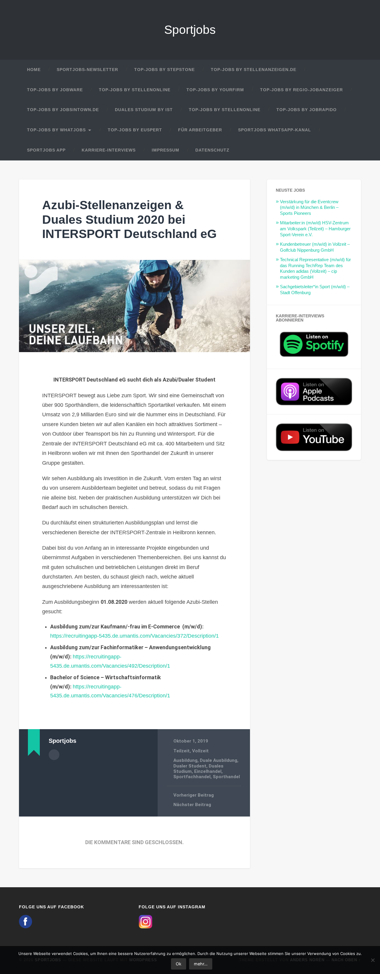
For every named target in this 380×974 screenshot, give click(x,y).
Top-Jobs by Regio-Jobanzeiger (301, 90)
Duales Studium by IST (144, 110)
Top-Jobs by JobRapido (306, 110)
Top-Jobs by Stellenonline (134, 90)
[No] (373, 960)
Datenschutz (212, 150)
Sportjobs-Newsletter (87, 69)
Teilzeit (181, 751)
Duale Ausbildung (218, 760)
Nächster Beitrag (192, 804)
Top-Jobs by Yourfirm (215, 90)
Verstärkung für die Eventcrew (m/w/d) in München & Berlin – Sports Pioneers (309, 207)
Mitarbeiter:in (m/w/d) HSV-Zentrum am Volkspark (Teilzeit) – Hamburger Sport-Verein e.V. (315, 228)
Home (34, 69)
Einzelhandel (207, 771)
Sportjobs (190, 30)
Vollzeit (200, 751)
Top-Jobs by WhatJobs (56, 130)
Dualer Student (189, 766)
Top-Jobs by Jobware (55, 90)
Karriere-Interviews (109, 150)
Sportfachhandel (191, 776)
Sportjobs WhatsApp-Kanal (274, 130)
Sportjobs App (46, 150)
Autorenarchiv (54, 754)
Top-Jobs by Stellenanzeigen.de (253, 69)
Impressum (165, 150)
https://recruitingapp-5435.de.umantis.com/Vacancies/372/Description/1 (134, 636)
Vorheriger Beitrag (193, 795)
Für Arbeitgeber (200, 130)
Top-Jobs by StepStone (164, 69)
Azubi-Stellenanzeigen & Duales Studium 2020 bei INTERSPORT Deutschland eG (129, 219)
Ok (178, 963)
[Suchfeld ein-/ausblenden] (351, 150)
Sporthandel (226, 776)
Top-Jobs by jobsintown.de (63, 110)
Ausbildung (185, 760)
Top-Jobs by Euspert (135, 130)
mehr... (201, 963)
